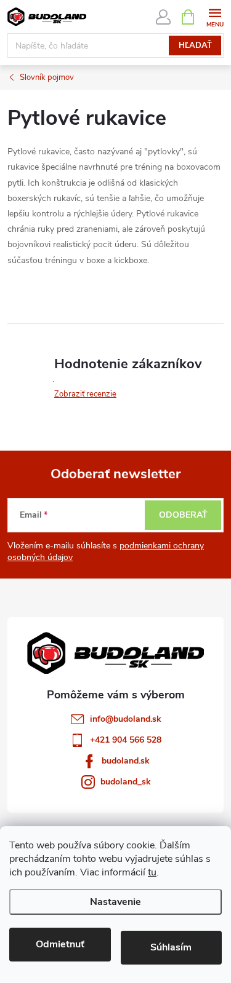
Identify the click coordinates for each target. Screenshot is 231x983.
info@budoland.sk (125, 719)
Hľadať (195, 45)
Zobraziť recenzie (85, 394)
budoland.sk (126, 761)
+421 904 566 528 (125, 740)
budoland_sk (125, 782)
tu (152, 872)
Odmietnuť (60, 944)
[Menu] (214, 16)
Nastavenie (115, 902)
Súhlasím (171, 947)
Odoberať (183, 515)
